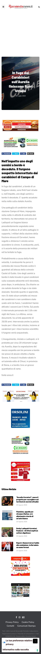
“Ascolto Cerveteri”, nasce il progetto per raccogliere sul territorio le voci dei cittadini (27, 499)
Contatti (10, 625)
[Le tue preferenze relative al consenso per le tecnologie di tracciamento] (37, 650)
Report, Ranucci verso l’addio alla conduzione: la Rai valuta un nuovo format (27, 545)
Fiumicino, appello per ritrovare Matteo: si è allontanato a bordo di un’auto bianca (24, 515)
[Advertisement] (20, 31)
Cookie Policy (28, 622)
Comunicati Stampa (26, 625)
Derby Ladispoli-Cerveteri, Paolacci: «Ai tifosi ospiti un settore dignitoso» (27, 530)
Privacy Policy (12, 622)
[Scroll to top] (35, 641)
